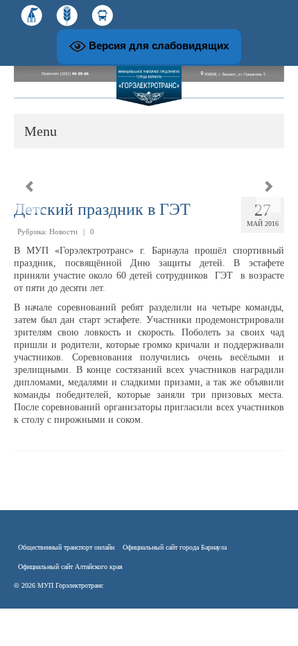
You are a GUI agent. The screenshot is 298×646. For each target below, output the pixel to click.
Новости (63, 231)
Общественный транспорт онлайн (66, 547)
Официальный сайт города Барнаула (175, 547)
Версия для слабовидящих (157, 45)
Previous (29, 187)
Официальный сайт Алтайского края (70, 566)
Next (268, 187)
